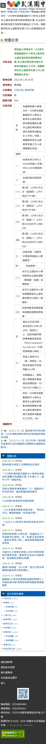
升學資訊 (9, 627)
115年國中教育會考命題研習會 (18, 500)
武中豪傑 (12, 610)
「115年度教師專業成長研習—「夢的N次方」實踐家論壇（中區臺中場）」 (23, 511)
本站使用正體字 (9, 677)
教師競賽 (12, 640)
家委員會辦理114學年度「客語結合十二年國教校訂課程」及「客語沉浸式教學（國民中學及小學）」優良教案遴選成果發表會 (23, 538)
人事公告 (9, 615)
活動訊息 (10, 631)
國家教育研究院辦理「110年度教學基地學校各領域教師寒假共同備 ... (23, 434)
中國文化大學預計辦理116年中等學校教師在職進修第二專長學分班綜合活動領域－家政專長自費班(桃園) (23, 555)
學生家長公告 (12, 648)
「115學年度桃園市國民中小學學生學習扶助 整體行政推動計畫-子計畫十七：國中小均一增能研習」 (23, 476)
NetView (28, 725)
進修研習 (10, 619)
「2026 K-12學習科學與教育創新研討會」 (23, 523)
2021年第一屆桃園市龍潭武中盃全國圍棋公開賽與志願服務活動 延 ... (23, 444)
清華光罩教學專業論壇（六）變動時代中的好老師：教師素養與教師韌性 (23, 490)
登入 (3, 683)
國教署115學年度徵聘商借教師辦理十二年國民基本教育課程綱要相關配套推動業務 (23, 582)
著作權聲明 (6, 672)
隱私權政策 (6, 662)
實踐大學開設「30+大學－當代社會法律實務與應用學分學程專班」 (23, 568)
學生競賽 (12, 636)
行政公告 (10, 598)
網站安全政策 (8, 667)
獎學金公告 (10, 623)
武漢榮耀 (12, 606)
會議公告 (9, 644)
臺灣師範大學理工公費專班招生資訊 (20, 464)
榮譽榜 (8, 602)
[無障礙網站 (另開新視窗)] (23, 734)
